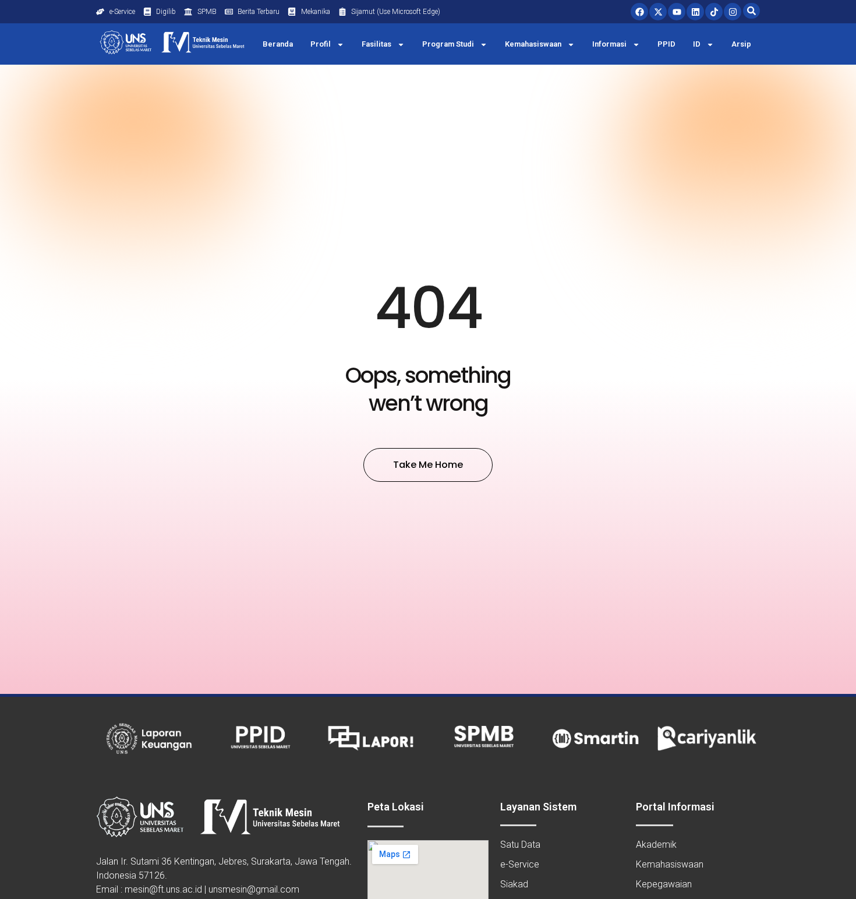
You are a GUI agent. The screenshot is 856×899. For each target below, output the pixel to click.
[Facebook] (639, 11)
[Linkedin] (695, 11)
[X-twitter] (658, 11)
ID (697, 44)
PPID (666, 44)
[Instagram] (732, 11)
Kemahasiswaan (533, 44)
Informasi (609, 44)
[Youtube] (676, 11)
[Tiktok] (714, 11)
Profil (320, 44)
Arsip (741, 44)
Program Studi (448, 44)
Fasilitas (376, 44)
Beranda (278, 44)
